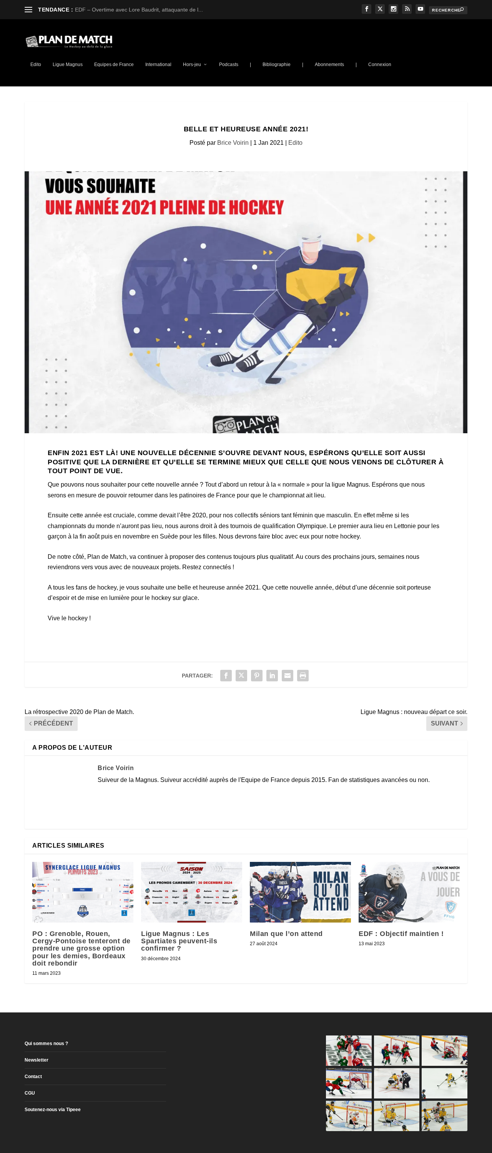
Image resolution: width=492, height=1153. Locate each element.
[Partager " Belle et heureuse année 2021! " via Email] (287, 675)
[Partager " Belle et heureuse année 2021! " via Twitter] (241, 675)
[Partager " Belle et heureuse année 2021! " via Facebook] (226, 675)
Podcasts (228, 64)
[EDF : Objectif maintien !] (409, 892)
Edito (35, 64)
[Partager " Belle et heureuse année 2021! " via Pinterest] (256, 675)
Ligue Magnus (68, 64)
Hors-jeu (192, 64)
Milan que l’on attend (286, 934)
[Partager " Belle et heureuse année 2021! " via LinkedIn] (272, 675)
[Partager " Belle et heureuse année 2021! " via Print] (303, 675)
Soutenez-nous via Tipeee (53, 1109)
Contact (33, 1076)
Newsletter (36, 1060)
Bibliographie (277, 64)
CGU (30, 1093)
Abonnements (329, 64)
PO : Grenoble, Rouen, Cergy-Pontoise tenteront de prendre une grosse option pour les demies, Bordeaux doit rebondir (81, 948)
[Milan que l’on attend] (300, 892)
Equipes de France (114, 64)
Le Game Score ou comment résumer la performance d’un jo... (151, 10)
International (158, 64)
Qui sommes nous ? (46, 1043)
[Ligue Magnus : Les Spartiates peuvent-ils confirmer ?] (191, 892)
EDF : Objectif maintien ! (401, 934)
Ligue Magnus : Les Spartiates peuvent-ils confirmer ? (179, 941)
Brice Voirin (233, 142)
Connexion (379, 64)
